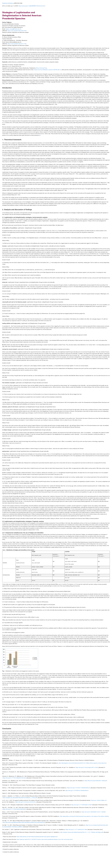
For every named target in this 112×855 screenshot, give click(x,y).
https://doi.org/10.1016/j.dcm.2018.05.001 (25, 802)
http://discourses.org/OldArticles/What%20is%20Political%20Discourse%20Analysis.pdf (24, 822)
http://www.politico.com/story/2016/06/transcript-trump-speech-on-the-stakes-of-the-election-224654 (84, 816)
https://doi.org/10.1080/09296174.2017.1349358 (93, 812)
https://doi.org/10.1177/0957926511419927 (81, 804)
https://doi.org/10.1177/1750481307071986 (76, 829)
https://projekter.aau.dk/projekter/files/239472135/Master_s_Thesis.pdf (20, 797)
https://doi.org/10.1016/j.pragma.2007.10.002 (87, 767)
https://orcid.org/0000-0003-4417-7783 (17, 43)
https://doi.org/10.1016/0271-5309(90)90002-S (78, 787)
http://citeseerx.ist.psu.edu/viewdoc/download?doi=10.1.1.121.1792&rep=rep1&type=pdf (81, 832)
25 (105, 800)
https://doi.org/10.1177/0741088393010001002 (14, 778)
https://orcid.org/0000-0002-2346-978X (17, 30)
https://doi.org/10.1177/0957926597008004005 (14, 809)
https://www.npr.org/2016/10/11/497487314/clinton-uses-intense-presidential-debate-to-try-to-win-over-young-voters (45, 839)
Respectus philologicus (7, 3)
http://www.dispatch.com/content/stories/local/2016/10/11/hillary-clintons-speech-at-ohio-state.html (82, 763)
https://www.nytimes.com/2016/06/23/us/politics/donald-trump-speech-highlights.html (37, 836)
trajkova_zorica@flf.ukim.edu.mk (13, 29)
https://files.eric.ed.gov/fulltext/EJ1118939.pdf (96, 780)
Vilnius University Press (41, 68)
